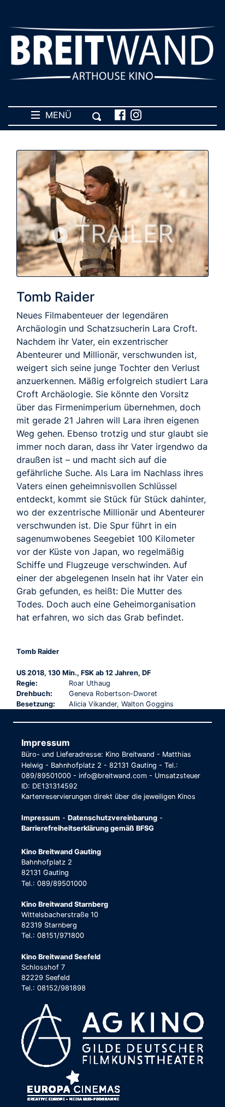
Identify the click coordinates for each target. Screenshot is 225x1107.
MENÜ (56, 114)
